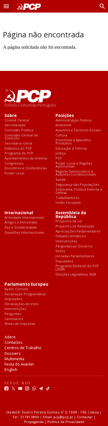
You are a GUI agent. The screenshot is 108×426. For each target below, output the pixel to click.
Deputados (64, 261)
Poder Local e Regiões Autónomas (74, 165)
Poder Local (14, 173)
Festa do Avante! (19, 364)
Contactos (13, 342)
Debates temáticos (71, 236)
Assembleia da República (71, 215)
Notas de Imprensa (19, 323)
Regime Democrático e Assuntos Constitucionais (76, 173)
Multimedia (14, 358)
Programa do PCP (18, 153)
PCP (59, 158)
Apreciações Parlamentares (78, 231)
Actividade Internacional (24, 217)
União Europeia (68, 202)
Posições (65, 116)
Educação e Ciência (71, 148)
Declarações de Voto (21, 304)
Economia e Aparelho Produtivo (73, 142)
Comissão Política (18, 130)
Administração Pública (74, 120)
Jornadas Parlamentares (75, 256)
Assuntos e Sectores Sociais (78, 130)
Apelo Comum (16, 289)
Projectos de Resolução (75, 226)
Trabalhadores (67, 198)
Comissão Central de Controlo (21, 137)
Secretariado (15, 125)
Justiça (61, 153)
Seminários (13, 319)
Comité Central (16, 120)
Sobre (10, 116)
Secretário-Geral (18, 143)
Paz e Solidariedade (20, 227)
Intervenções (66, 241)
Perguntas (12, 314)
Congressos (13, 163)
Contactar (85, 417)
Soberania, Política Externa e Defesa (79, 191)
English (10, 369)
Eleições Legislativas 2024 (76, 274)
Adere (10, 337)
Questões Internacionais (24, 232)
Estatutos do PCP (18, 148)
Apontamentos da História (25, 158)
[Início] (28, 6)
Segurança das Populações (77, 184)
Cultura (61, 135)
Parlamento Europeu (26, 284)
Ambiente (63, 125)
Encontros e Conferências (25, 168)
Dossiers (12, 353)
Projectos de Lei (69, 221)
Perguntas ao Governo (74, 246)
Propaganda (34, 421)
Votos (60, 251)
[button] (6, 6)
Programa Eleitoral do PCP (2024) (77, 267)
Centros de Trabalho (22, 347)
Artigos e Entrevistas (20, 222)
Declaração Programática (25, 294)
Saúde (61, 179)
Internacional (18, 213)
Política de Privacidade (65, 421)
